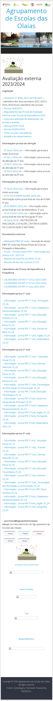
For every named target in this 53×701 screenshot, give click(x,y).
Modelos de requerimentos (18, 136)
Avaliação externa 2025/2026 (26, 564)
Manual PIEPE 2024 (14, 125)
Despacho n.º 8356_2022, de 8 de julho (23, 97)
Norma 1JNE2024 (13, 108)
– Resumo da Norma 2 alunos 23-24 (20, 262)
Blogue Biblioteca (26, 639)
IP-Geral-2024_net (13, 150)
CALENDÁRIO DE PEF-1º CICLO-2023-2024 (25, 279)
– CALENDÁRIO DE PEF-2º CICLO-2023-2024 (24, 283)
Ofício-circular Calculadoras (18, 132)
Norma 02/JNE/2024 (14, 129)
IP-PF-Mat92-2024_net (15, 206)
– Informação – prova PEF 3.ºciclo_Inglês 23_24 (25, 503)
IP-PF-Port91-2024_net (15, 213)
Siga (26, 613)
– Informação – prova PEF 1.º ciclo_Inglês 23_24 (26, 335)
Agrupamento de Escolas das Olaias (26, 18)
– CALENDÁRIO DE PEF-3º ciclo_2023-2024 (23, 286)
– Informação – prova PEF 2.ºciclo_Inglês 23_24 (25, 412)
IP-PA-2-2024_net (13, 157)
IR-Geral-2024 (11, 220)
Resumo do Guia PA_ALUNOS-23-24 (22, 258)
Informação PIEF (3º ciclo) (16, 241)
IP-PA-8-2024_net (13, 171)
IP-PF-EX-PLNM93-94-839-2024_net (22, 195)
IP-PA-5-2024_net (13, 164)
